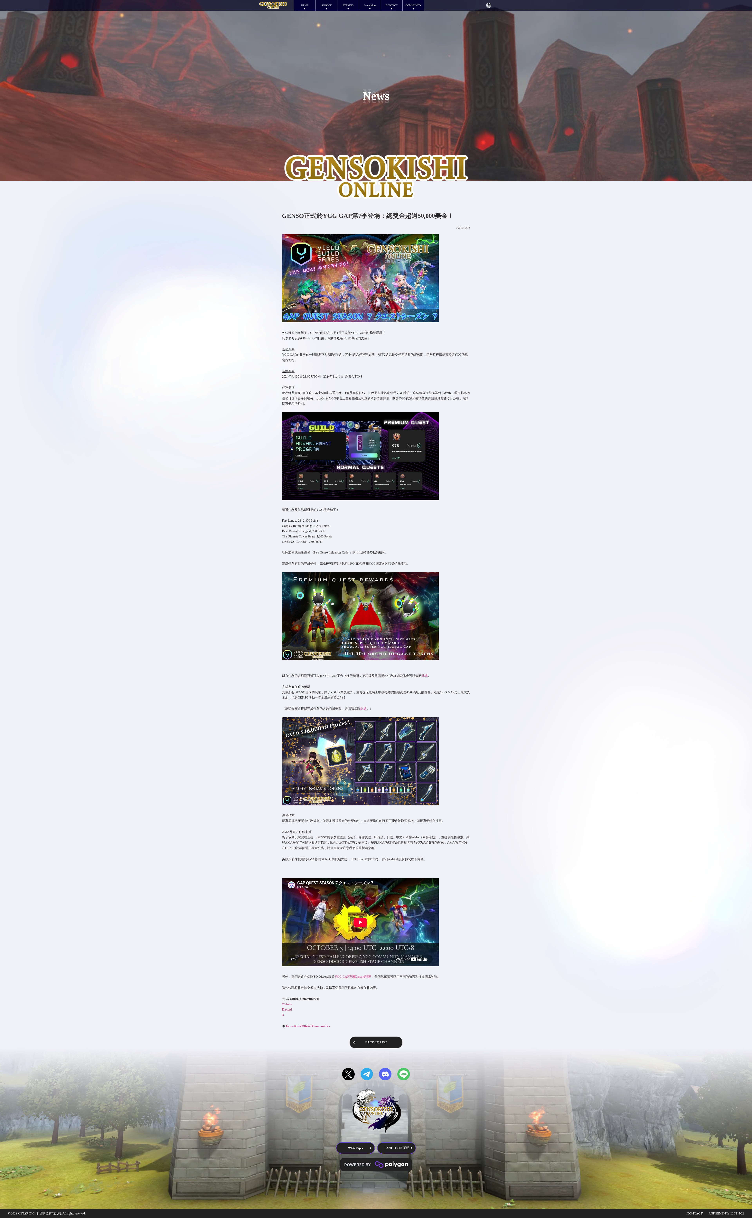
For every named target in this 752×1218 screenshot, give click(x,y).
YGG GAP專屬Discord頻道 (353, 976)
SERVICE (326, 5)
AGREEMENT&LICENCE (726, 1213)
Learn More (370, 5)
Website (287, 1004)
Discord (287, 1009)
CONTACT (392, 5)
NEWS (304, 5)
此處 (425, 675)
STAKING (348, 5)
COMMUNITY (413, 5)
